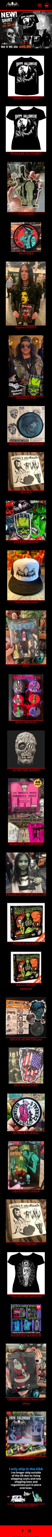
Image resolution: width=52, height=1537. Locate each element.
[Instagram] (29, 1530)
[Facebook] (22, 1530)
